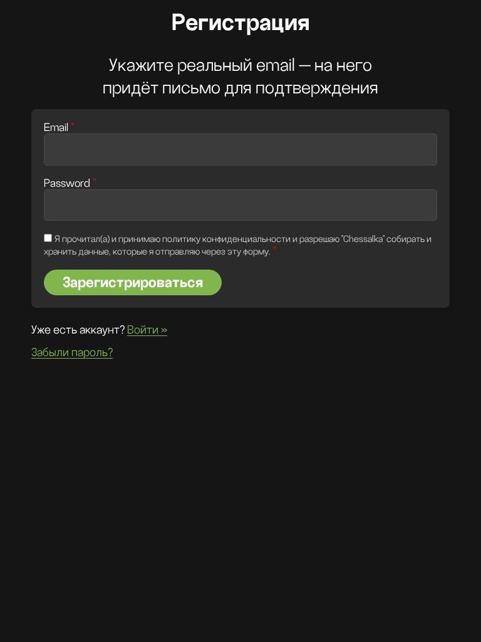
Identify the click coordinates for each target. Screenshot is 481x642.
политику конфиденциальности (226, 239)
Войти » (147, 330)
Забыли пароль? (72, 352)
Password (70, 183)
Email (59, 128)
